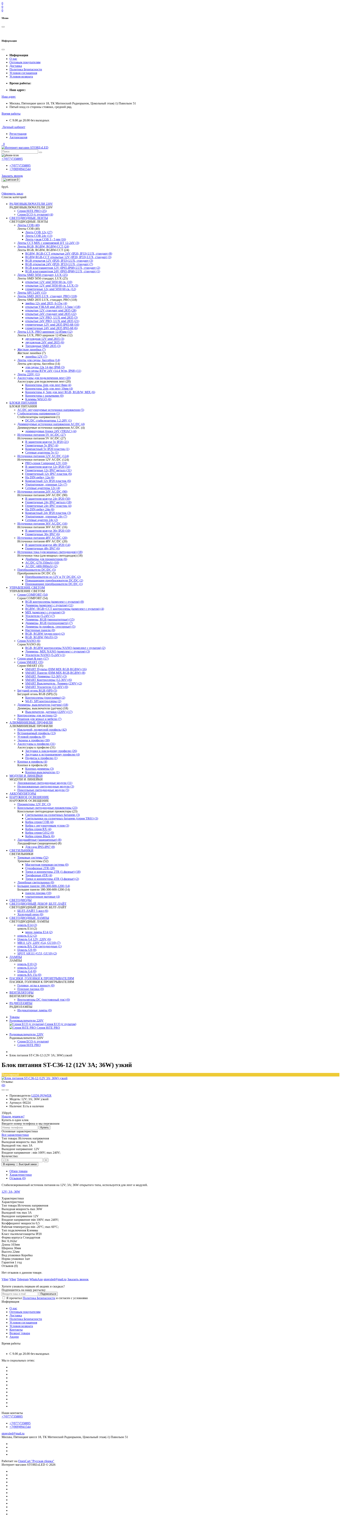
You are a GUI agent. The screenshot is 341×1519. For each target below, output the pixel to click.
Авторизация (18, 137)
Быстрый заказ (28, 1164)
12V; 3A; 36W (11, 1191)
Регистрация (17, 133)
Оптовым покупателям (24, 62)
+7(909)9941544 (20, 169)
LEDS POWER (41, 1095)
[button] (9, 96)
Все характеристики (15, 1134)
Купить (44, 1127)
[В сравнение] (7, 1089)
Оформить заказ (12, 193)
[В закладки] (3, 1089)
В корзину (9, 1164)
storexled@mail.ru (13, 1433)
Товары (14, 1017)
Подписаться (48, 1293)
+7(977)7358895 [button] (12, 1416)
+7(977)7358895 (20, 165)
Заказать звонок (12, 175)
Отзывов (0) (17, 1178)
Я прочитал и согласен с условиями (47, 1298)
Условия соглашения (23, 73)
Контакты (16, 1329)
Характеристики (20, 1174)
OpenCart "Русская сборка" (36, 1461)
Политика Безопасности (25, 69)
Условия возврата (21, 76)
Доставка (15, 66)
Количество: (10, 1156)
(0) (3, 1085)
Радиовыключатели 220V (26, 1020)
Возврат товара (19, 1333)
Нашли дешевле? (13, 1116)
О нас (13, 58)
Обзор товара (18, 1171)
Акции (14, 1336)
